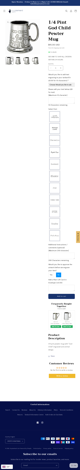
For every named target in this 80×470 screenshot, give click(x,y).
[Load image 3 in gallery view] (27, 61)
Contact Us (16, 410)
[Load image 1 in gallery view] (9, 61)
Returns (20, 415)
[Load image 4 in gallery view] (35, 61)
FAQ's (56, 410)
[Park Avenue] (54, 235)
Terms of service (58, 448)
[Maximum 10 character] (60, 92)
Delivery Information (45, 410)
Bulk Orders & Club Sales (54, 415)
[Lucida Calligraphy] (54, 116)
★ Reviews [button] (78, 237)
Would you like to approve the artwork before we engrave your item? (60, 267)
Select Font (52, 109)
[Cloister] (54, 176)
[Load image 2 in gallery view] (18, 61)
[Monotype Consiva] (54, 128)
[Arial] (54, 188)
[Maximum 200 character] (58, 248)
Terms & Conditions (66, 410)
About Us (32, 410)
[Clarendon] (54, 140)
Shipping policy (69, 448)
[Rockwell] (54, 164)
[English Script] (54, 152)
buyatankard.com (15, 448)
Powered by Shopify (25, 448)
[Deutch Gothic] (54, 200)
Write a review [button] (62, 376)
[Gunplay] (54, 223)
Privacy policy (47, 448)
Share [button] (53, 356)
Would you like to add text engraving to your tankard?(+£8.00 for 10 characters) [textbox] (59, 78)
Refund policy (37, 448)
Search (7, 410)
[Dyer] (54, 211)
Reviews (24, 410)
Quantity (51, 64)
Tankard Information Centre (34, 415)
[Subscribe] (56, 465)
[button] (4, 11)
